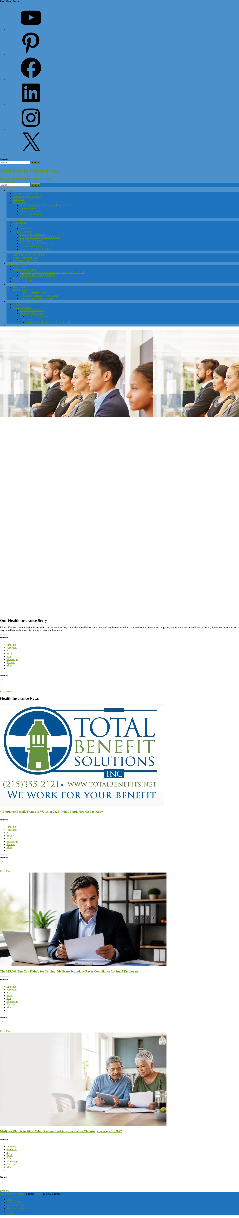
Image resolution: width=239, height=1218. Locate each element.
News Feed (19, 287)
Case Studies (19, 222)
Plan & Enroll (20, 266)
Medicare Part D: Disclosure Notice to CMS (48, 322)
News (10, 284)
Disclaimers (19, 202)
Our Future (18, 199)
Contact (10, 301)
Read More (6, 691)
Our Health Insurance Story (27, 196)
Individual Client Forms (25, 260)
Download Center (22, 307)
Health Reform (20, 290)
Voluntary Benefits (22, 231)
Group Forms (26, 319)
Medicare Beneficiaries (18, 263)
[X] (31, 154)
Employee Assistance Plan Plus (36, 249)
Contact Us (19, 304)
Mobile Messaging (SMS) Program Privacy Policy (45, 205)
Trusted (38, 1193)
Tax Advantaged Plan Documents (37, 243)
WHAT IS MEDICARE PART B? (37, 275)
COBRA (17, 225)
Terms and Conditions (31, 211)
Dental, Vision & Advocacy (34, 234)
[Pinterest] (31, 54)
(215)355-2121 (7, 181)
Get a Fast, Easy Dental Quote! (29, 254)
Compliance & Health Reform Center (39, 295)
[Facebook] (31, 79)
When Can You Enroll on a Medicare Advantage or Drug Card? (52, 272)
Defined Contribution (30, 246)
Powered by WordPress (12, 1193)
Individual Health (15, 252)
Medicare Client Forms (25, 281)
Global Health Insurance (25, 257)
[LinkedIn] (31, 104)
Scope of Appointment (37, 316)
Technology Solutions (31, 240)
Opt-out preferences (30, 208)
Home (10, 190)
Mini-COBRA (27, 228)
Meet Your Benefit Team (25, 193)
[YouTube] (31, 29)
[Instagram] (31, 129)
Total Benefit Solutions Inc (29, 171)
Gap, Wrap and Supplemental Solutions (40, 237)
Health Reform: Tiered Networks (36, 298)
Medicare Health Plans (24, 269)
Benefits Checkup (22, 278)
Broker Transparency (30, 214)
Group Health (14, 219)
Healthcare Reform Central (33, 292)
